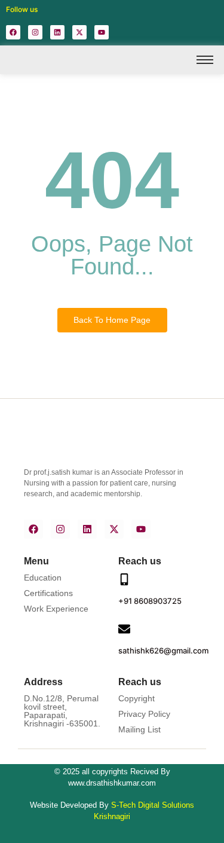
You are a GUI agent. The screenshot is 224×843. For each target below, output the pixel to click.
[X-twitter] (79, 32)
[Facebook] (13, 32)
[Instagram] (35, 32)
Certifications (48, 593)
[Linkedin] (57, 32)
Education (43, 577)
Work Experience (56, 608)
